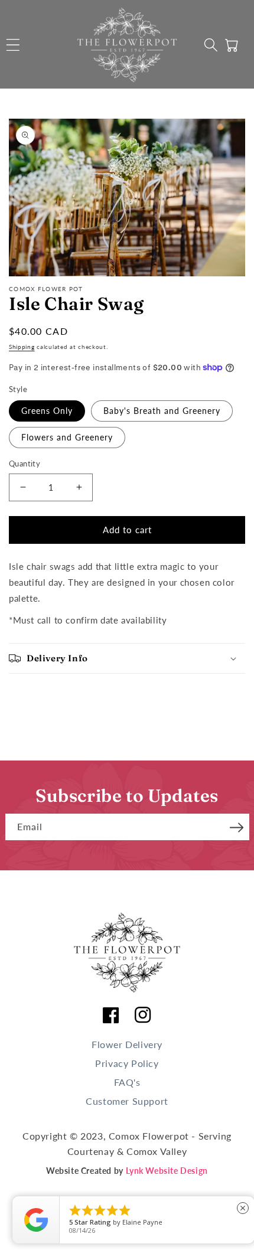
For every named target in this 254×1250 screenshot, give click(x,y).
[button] (13, 45)
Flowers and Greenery (67, 437)
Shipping (22, 346)
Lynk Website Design (167, 1171)
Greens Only (47, 411)
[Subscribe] (237, 826)
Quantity (24, 463)
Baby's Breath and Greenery (161, 411)
